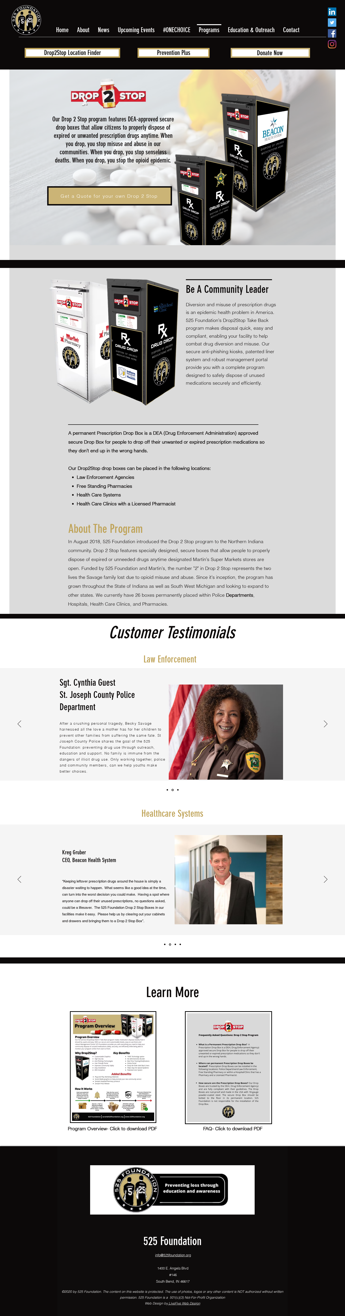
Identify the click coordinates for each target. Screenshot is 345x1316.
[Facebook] (332, 33)
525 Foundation (172, 1241)
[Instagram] (332, 44)
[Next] (325, 724)
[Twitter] (332, 22)
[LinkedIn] (332, 12)
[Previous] (19, 724)
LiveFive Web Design (184, 1303)
